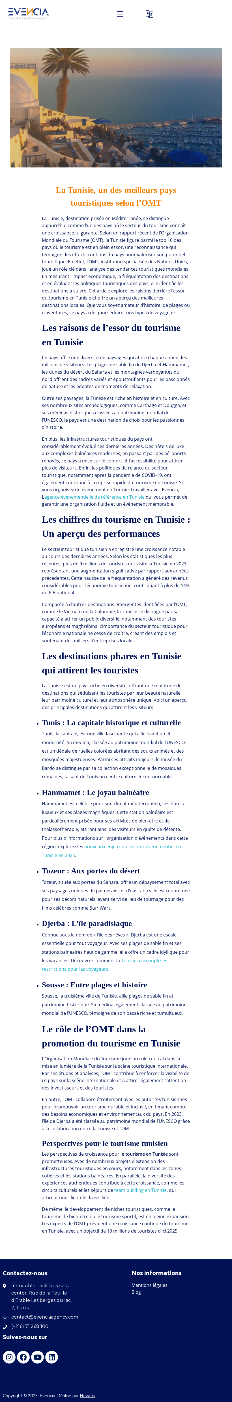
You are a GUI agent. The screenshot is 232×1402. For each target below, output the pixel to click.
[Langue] (150, 14)
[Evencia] (29, 14)
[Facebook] (23, 1357)
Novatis (87, 1395)
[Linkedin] (51, 1357)
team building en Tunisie (140, 1190)
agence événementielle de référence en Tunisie (94, 497)
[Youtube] (37, 1357)
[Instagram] (9, 1357)
